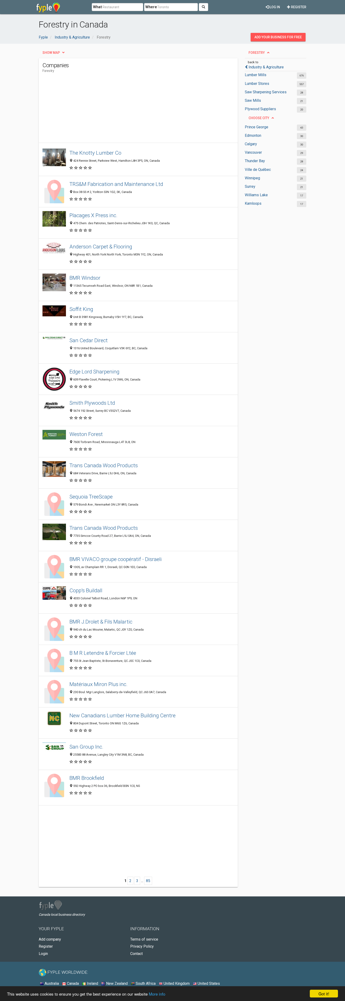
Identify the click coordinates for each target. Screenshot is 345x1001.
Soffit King (81, 309)
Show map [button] (51, 53)
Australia (51, 983)
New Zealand (116, 983)
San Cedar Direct (88, 340)
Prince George (256, 127)
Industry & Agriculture (266, 67)
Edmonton (253, 135)
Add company (50, 939)
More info (157, 994)
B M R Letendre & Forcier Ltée (102, 653)
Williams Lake (256, 195)
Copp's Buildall (85, 590)
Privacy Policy (142, 946)
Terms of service (144, 939)
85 (148, 881)
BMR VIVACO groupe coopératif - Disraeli (115, 559)
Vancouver (253, 152)
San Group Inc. (86, 747)
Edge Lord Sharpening (94, 372)
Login (43, 953)
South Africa (145, 983)
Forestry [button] (257, 53)
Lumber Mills (255, 75)
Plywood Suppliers (260, 109)
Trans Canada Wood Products (103, 465)
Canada (72, 983)
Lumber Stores (257, 83)
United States (208, 983)
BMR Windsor (84, 278)
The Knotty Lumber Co (95, 153)
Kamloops (253, 203)
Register (298, 7)
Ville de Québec (258, 169)
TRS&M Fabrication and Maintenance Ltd (116, 184)
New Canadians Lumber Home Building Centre (122, 715)
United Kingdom (176, 983)
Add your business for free (278, 37)
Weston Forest (86, 434)
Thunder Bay (255, 161)
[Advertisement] (127, 110)
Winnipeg (252, 178)
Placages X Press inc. (93, 215)
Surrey (250, 186)
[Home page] (48, 7)
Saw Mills (253, 100)
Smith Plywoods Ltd (92, 403)
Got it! (323, 994)
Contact (136, 953)
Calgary (251, 144)
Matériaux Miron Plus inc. (98, 684)
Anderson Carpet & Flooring (100, 246)
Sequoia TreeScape (91, 497)
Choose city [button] (259, 118)
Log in (274, 7)
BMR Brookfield (86, 778)
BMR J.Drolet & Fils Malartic (100, 622)
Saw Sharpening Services (266, 92)
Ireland (92, 983)
